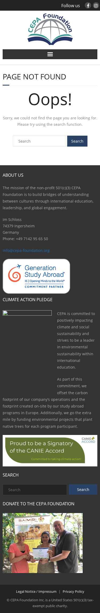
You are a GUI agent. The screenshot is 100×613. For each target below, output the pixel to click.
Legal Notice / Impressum (36, 591)
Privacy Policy (73, 591)
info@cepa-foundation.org (26, 250)
